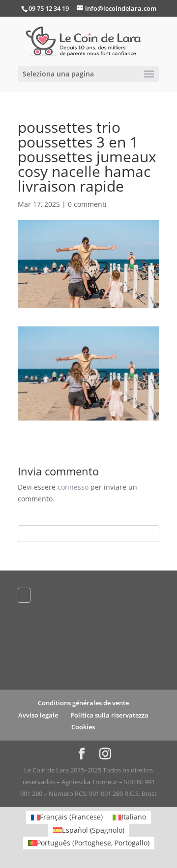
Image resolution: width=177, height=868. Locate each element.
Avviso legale (38, 715)
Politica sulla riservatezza (109, 715)
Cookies (83, 726)
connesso (73, 487)
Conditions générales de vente (83, 702)
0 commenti (87, 204)
